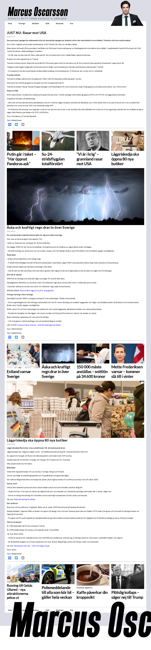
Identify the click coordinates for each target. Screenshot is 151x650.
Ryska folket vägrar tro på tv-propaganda (37, 290)
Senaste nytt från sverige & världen (37, 18)
